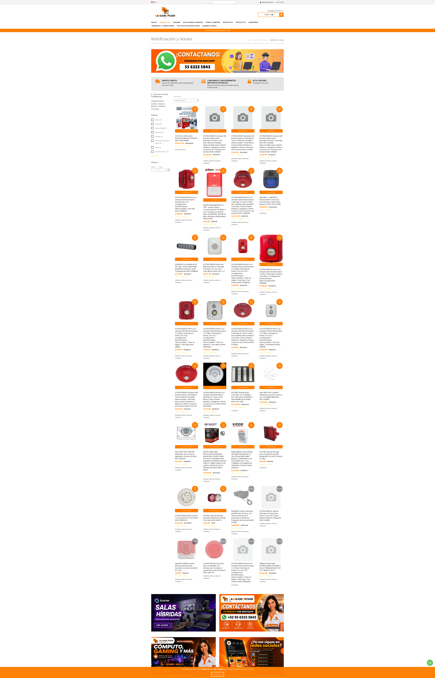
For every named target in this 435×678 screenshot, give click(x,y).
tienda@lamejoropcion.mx (275, 11)
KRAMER (176, 22)
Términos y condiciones (162, 26)
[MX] (152, 2)
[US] (155, 2)
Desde (153, 167)
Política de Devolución (188, 26)
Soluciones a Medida (193, 22)
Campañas (253, 22)
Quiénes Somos (209, 26)
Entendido (217, 674)
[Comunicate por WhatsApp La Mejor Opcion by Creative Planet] (430, 663)
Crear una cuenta (268, 2)
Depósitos (228, 22)
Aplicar (168, 170)
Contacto (241, 22)
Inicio (154, 22)
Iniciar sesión (280, 2)
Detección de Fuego (260, 40)
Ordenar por (177, 96)
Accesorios (155, 109)
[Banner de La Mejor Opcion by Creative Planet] (183, 613)
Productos (165, 22)
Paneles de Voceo (157, 101)
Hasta (160, 167)
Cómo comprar (213, 22)
